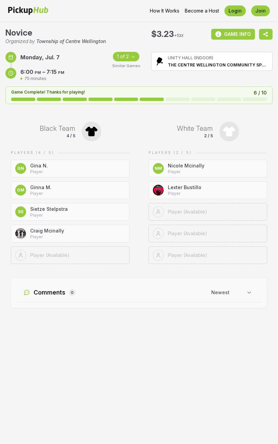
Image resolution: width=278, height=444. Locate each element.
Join (260, 11)
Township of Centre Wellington (71, 41)
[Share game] (266, 34)
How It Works (164, 11)
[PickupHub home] (28, 11)
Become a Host (202, 11)
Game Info (237, 34)
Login (235, 11)
